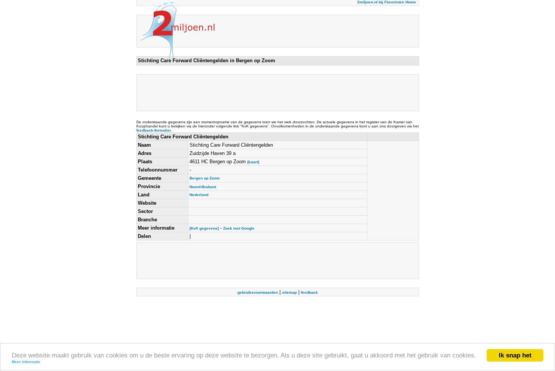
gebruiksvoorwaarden (257, 292)
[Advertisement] (275, 93)
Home (410, 2)
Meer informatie (26, 362)
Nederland (199, 195)
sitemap (289, 292)
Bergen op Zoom (205, 178)
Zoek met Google (238, 228)
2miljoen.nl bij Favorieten (380, 2)
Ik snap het (515, 355)
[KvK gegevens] (204, 228)
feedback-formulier (153, 130)
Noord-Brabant (203, 187)
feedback (309, 292)
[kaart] (253, 162)
